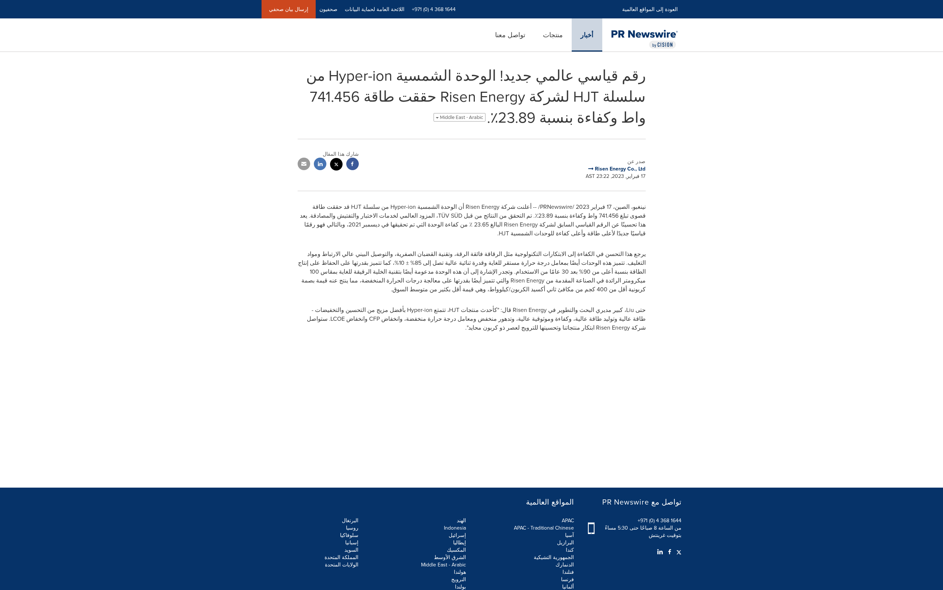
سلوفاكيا (349, 535)
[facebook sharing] (352, 165)
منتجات (553, 34)
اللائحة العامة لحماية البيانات (374, 9)
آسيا (569, 535)
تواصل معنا (510, 34)
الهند (461, 520)
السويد (351, 550)
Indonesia (455, 527)
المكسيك (456, 550)
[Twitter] (677, 551)
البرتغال (350, 520)
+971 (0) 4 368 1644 (659, 520)
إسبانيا (351, 542)
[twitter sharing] (336, 165)
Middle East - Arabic (461, 117)
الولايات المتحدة (341, 564)
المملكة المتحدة (341, 557)
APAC (568, 520)
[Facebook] (669, 551)
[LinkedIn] (660, 551)
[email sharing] (304, 165)
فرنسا (567, 579)
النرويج (458, 579)
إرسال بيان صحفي (288, 9)
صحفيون (328, 9)
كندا (570, 550)
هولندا (460, 572)
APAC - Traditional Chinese (544, 527)
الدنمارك (564, 564)
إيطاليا (459, 542)
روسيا (352, 527)
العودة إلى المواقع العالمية (650, 9)
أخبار (587, 35)
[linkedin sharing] (320, 165)
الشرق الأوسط (450, 557)
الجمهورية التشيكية (554, 557)
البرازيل (565, 542)
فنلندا (568, 572)
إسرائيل (457, 535)
